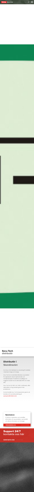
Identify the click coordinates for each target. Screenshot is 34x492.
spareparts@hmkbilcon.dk (10, 396)
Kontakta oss (8, 440)
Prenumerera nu (11, 425)
